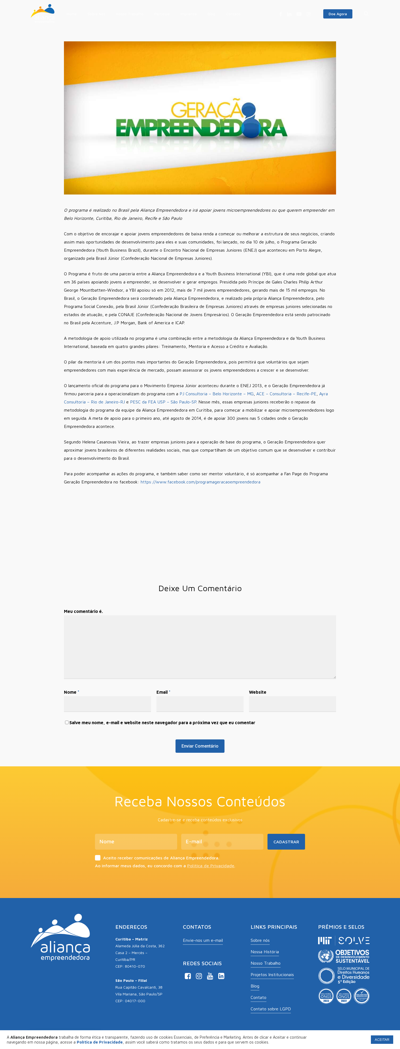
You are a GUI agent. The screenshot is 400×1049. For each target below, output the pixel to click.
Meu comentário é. (83, 611)
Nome (71, 692)
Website (257, 692)
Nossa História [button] (265, 951)
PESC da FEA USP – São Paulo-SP (163, 401)
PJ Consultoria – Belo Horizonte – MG (217, 393)
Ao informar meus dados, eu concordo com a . (165, 865)
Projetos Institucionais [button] (272, 974)
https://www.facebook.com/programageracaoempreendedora (200, 481)
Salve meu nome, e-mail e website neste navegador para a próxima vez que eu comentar (162, 722)
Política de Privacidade (210, 865)
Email (163, 692)
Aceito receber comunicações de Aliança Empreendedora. (161, 857)
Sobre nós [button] (260, 940)
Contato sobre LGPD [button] (271, 1008)
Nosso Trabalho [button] (266, 963)
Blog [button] (255, 985)
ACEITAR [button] (382, 1039)
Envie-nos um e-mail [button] (203, 940)
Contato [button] (258, 997)
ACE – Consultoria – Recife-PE (286, 393)
